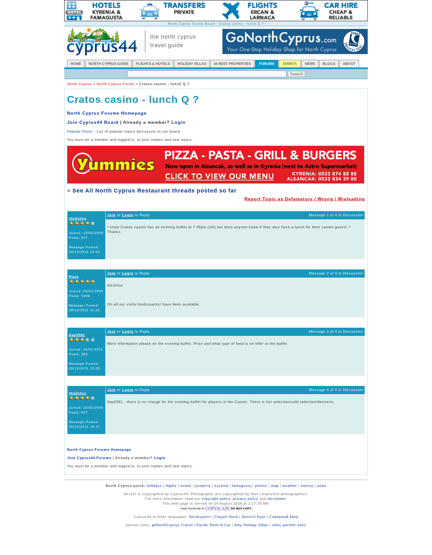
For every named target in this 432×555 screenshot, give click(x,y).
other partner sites (289, 525)
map (275, 486)
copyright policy (215, 499)
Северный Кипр (284, 517)
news (322, 486)
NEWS (310, 64)
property (203, 486)
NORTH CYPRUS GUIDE (108, 64)
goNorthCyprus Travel (172, 525)
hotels (186, 486)
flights (171, 486)
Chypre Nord (226, 517)
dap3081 (77, 335)
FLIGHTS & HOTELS (153, 64)
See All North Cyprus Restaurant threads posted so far (154, 190)
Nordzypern (200, 517)
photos (261, 486)
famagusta (241, 486)
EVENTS (290, 64)
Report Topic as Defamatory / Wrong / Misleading (304, 198)
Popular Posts (80, 131)
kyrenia (221, 486)
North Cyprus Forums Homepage (107, 113)
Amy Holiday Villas (251, 525)
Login (178, 122)
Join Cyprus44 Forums (89, 458)
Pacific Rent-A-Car (213, 525)
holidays (154, 486)
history (307, 486)
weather (289, 486)
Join (111, 215)
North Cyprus (79, 84)
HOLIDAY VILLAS (191, 64)
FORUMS (266, 64)
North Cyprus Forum (115, 84)
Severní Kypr (254, 517)
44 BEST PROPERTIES (232, 64)
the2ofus (77, 218)
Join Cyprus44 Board (93, 122)
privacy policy (245, 499)
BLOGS (329, 64)
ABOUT (349, 64)
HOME (76, 64)
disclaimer (277, 499)
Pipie (74, 277)
